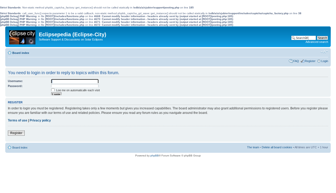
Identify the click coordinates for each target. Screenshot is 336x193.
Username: (15, 81)
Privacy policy (40, 120)
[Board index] (23, 36)
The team (253, 147)
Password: (15, 86)
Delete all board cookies (277, 147)
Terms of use (17, 120)
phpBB (154, 155)
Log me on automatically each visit (77, 90)
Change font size (324, 51)
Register (310, 61)
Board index (20, 52)
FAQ (296, 61)
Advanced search (317, 41)
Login (324, 61)
